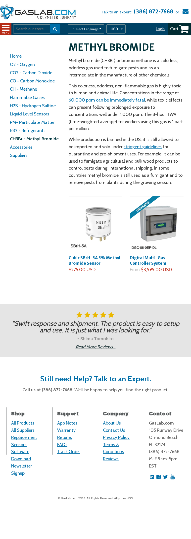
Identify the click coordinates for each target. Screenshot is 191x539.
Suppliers (19, 155)
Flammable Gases (27, 97)
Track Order (68, 451)
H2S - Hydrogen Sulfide (33, 105)
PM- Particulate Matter (32, 122)
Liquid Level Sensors (29, 114)
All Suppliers (23, 430)
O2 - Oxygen (22, 64)
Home (16, 56)
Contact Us (114, 430)
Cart (174, 29)
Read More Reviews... (96, 347)
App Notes (67, 423)
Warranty (66, 430)
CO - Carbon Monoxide (32, 81)
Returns (64, 437)
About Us (112, 423)
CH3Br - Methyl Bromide (34, 139)
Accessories (21, 147)
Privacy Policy (116, 437)
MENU (5, 32)
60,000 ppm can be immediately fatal (107, 100)
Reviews (111, 459)
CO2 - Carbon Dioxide (31, 72)
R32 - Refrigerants (28, 130)
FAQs (62, 444)
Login (160, 29)
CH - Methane (23, 89)
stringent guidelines (143, 146)
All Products (22, 423)
